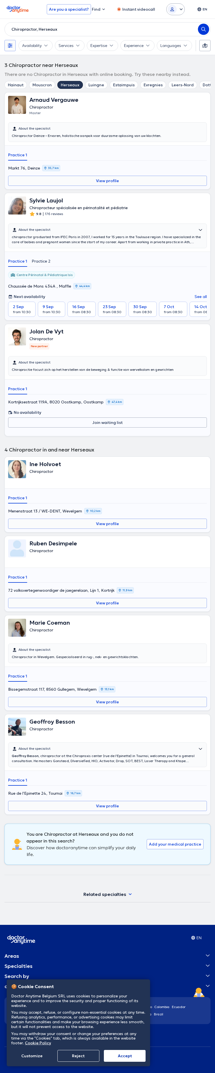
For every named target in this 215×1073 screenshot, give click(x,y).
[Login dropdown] (175, 9)
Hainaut (16, 84)
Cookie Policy (38, 1042)
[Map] (205, 45)
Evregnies (153, 84)
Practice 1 (17, 154)
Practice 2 (41, 261)
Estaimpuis (124, 84)
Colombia (162, 1007)
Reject (78, 1055)
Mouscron (42, 84)
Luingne (96, 84)
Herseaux (70, 84)
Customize (32, 1055)
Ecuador (179, 1007)
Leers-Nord (183, 84)
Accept (125, 1055)
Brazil (158, 1014)
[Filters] (10, 45)
